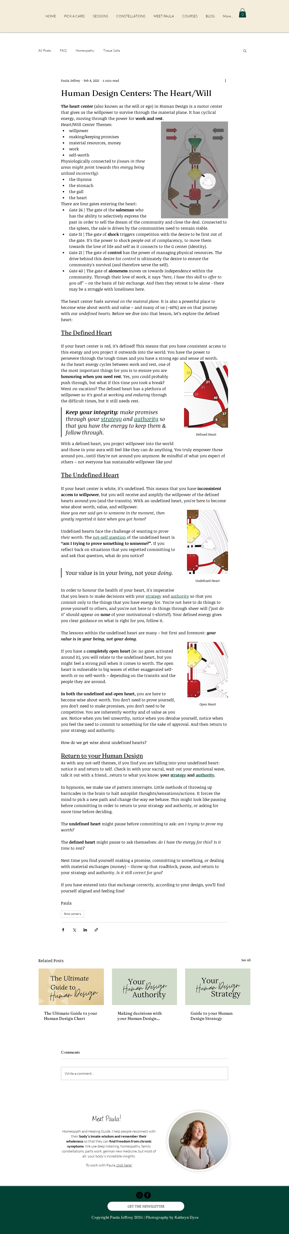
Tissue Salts (111, 50)
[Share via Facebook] (63, 930)
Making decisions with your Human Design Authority (139, 1016)
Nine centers (72, 914)
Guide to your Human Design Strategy (212, 1016)
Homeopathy (85, 50)
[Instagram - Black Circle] (139, 1195)
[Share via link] (96, 930)
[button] (242, 13)
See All (246, 960)
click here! (124, 1165)
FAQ (63, 50)
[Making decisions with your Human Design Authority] (144, 986)
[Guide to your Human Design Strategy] (217, 986)
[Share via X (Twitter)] (74, 930)
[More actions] (225, 80)
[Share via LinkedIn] (85, 930)
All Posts (44, 50)
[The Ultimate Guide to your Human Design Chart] (71, 986)
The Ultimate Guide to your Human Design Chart (70, 1016)
